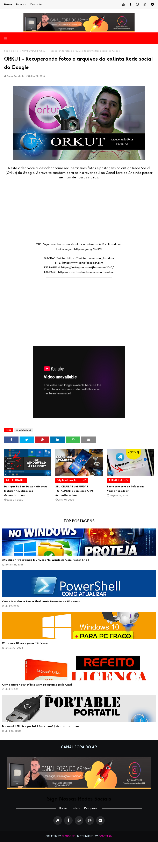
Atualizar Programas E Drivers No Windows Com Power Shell (45, 559)
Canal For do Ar (15, 76)
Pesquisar (90, 808)
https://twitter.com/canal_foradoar (90, 258)
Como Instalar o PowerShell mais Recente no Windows (41, 601)
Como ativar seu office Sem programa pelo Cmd (37, 684)
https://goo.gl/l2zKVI (88, 249)
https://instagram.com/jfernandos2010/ (87, 267)
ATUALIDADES (29, 51)
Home (8, 4)
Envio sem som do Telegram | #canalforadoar (126, 488)
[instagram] (137, 4)
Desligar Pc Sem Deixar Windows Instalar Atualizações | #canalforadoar (25, 491)
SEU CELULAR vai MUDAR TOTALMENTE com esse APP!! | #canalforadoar (75, 491)
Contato (36, 4)
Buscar (21, 4)
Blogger (68, 836)
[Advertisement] (79, 209)
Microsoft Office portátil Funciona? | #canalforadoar (40, 726)
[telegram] (152, 4)
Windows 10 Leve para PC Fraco (25, 643)
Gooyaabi (106, 836)
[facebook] (130, 4)
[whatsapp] (145, 4)
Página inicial (11, 51)
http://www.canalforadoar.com (82, 262)
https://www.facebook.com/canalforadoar (86, 272)
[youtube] (123, 4)
